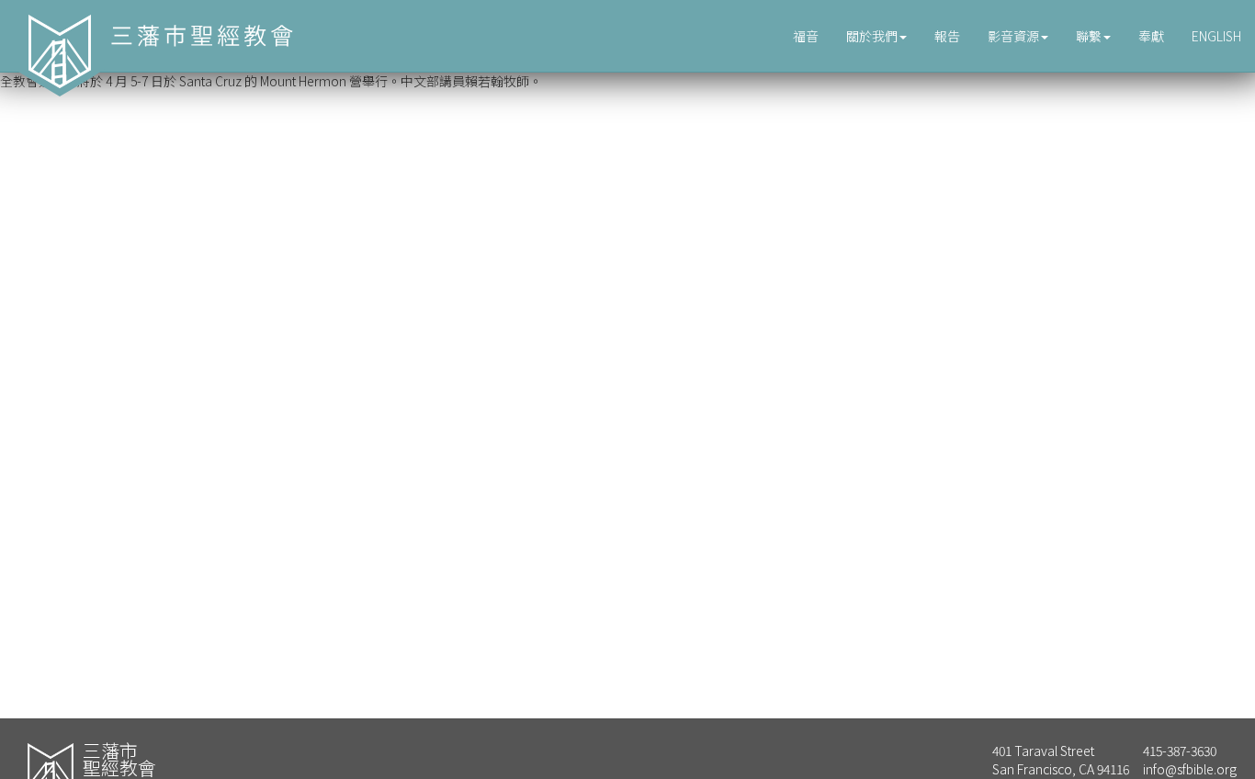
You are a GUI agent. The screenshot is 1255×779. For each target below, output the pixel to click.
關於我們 (872, 36)
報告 (947, 36)
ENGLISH (1216, 36)
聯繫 (1089, 36)
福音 (806, 36)
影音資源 (1013, 36)
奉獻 (1151, 36)
